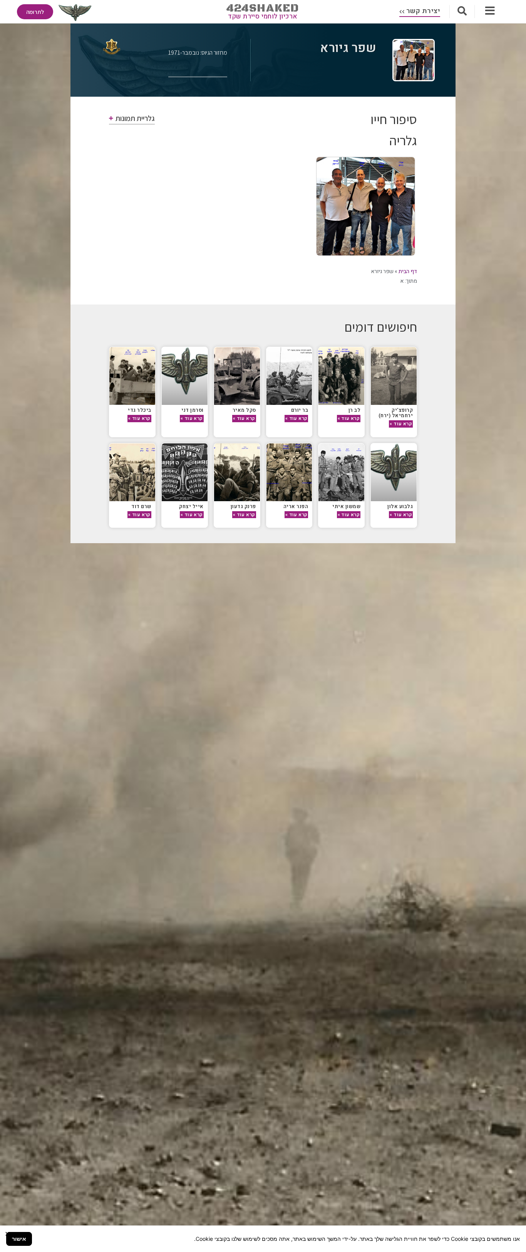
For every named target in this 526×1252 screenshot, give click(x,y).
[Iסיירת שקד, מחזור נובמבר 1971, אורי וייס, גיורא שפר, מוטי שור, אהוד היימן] (365, 206)
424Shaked (262, 8)
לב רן (354, 410)
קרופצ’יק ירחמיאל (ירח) (396, 412)
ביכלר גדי (139, 410)
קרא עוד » (401, 423)
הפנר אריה (295, 506)
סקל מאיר (244, 410)
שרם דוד (141, 506)
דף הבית (408, 271)
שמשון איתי (346, 506)
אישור (19, 1238)
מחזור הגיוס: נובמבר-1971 (197, 53)
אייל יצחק (191, 506)
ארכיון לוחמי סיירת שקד (263, 16)
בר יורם (299, 410)
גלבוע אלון (400, 506)
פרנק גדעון (243, 506)
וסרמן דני (192, 410)
